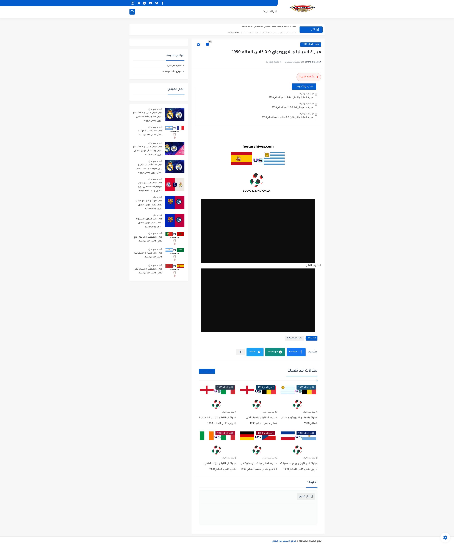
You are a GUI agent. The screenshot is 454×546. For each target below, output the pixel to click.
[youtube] (150, 3)
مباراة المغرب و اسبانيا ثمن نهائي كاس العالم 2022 (148, 271)
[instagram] (132, 3)
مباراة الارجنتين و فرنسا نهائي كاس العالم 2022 (150, 133)
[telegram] (138, 3)
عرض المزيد (207, 371)
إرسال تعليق (306, 496)
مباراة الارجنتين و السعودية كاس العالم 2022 (148, 255)
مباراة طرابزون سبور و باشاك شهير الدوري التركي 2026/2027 (262, 29)
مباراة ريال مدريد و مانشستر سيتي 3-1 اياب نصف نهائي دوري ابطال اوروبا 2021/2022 (147, 117)
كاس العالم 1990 (311, 44)
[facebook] (162, 3)
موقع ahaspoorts (172, 71)
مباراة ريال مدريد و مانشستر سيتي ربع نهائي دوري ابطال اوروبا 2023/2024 (147, 151)
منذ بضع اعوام (305, 93)
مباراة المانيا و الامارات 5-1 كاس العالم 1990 (291, 97)
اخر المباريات (269, 11)
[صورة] (174, 114)
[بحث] (132, 12)
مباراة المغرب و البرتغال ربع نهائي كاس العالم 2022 (148, 239)
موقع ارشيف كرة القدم (284, 541)
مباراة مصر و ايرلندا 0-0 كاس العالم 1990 (293, 107)
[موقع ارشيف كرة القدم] (302, 8)
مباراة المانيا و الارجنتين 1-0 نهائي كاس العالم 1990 (288, 117)
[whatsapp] (144, 3)
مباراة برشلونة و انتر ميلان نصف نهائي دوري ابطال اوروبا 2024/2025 (149, 205)
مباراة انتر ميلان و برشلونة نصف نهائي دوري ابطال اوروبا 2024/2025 (149, 223)
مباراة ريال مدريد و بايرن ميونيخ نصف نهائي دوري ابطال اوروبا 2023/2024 (149, 187)
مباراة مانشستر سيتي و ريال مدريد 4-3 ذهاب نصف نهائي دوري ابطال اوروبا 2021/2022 (149, 169)
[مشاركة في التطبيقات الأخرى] (240, 352)
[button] (296, 352)
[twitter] (156, 3)
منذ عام (156, 197)
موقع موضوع (174, 64)
